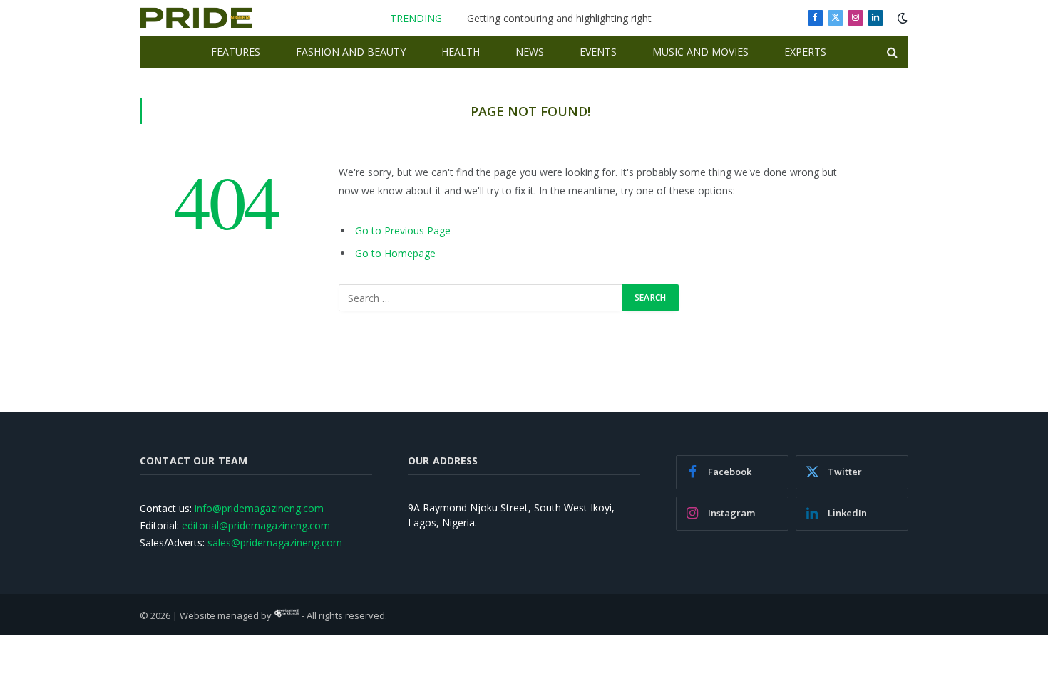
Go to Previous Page (403, 230)
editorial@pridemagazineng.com (256, 525)
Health (460, 51)
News (529, 51)
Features (235, 51)
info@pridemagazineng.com (259, 508)
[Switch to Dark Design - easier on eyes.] (901, 18)
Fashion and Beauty (351, 51)
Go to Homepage (395, 253)
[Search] (891, 52)
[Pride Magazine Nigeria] (196, 18)
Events (598, 51)
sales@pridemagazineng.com (274, 542)
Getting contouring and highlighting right (559, 18)
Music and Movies (700, 51)
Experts (805, 51)
